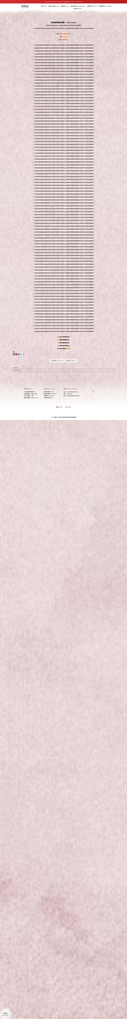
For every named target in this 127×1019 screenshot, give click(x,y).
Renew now (66, 1)
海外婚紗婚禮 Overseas (49, 391)
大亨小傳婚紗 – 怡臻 (28, 395)
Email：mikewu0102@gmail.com (71, 391)
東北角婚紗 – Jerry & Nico (57, 360)
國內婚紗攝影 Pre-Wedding (50, 393)
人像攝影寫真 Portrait (48, 397)
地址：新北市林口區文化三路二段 (71, 395)
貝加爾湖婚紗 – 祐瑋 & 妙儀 (30, 393)
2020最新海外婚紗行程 (29, 391)
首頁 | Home (44, 6)
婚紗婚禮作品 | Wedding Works (78, 6)
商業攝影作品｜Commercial (105, 6)
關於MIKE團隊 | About (53, 6)
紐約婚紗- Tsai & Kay (71, 360)
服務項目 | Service (65, 6)
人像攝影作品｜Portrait (92, 6)
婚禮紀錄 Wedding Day (49, 395)
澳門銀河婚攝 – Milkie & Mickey (31, 397)
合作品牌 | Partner (77, 8)
